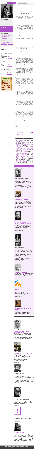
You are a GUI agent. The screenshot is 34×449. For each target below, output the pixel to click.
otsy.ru (26, 447)
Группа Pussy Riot (24, 11)
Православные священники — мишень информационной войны (21, 332)
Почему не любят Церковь (17, 340)
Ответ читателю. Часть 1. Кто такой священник (23, 375)
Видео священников (5, 20)
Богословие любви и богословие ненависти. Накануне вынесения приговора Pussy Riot (24, 154)
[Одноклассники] (17, 122)
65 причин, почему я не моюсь (21, 272)
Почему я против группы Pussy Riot (21, 161)
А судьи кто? (17, 289)
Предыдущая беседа (20, 132)
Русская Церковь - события (6, 42)
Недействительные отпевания (21, 180)
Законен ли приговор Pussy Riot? (21, 151)
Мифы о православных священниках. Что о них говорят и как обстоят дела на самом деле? (23, 419)
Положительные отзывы (6, 30)
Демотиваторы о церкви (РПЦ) (7, 21)
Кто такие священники (17, 362)
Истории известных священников (5, 37)
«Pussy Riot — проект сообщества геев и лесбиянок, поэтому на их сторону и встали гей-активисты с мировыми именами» (24, 157)
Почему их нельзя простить (19, 140)
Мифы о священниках (17, 405)
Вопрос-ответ (4, 29)
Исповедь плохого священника (20, 432)
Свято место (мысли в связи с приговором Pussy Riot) (24, 142)
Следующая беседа (29, 132)
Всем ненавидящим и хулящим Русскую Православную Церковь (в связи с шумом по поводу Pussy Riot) (24, 149)
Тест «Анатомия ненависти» (6, 28)
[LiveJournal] (18, 122)
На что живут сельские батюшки (21, 249)
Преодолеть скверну (18, 160)
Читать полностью (8, 58)
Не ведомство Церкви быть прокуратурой (21, 146)
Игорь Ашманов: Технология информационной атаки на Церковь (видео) (23, 223)
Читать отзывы (19, 129)
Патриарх (3, 43)
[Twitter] (16, 122)
